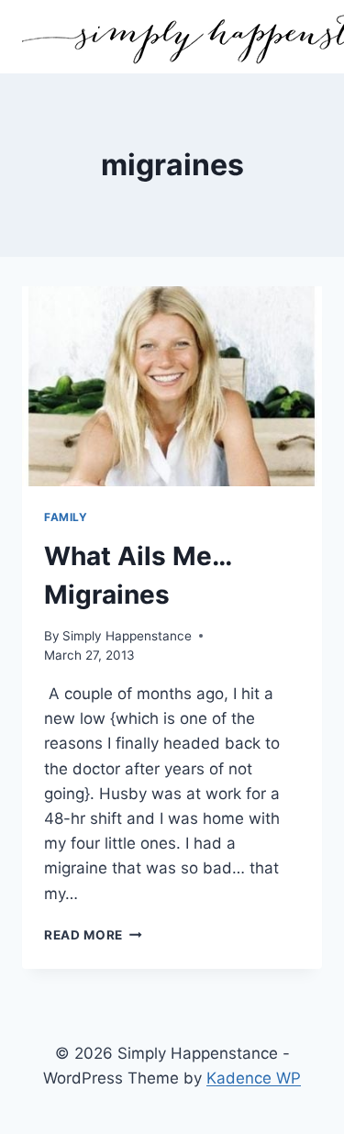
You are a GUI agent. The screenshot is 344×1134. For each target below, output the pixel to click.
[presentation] (172, 386)
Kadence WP (253, 1078)
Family (66, 517)
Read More (93, 935)
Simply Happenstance (127, 635)
